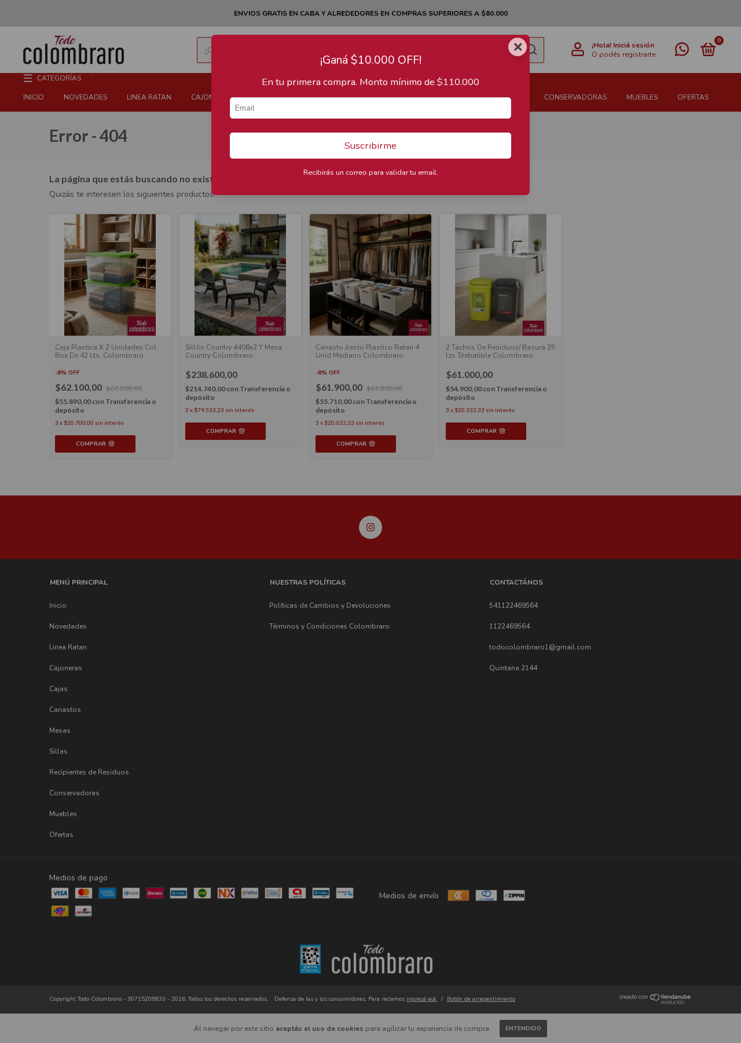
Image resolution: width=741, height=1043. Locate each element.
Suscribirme (370, 145)
